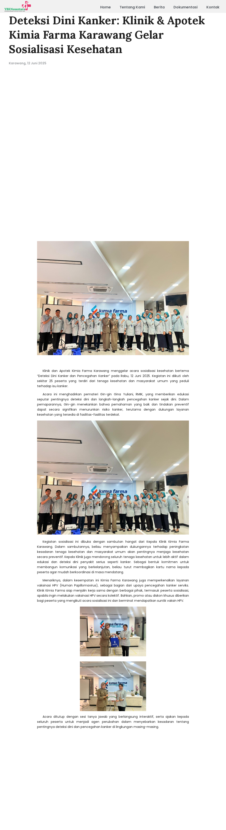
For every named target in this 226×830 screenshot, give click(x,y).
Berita (159, 7)
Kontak (212, 7)
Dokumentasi (185, 7)
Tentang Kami (132, 7)
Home (105, 7)
